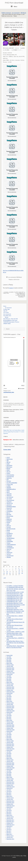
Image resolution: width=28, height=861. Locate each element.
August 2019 (9, 788)
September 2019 (10, 786)
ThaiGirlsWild (9, 541)
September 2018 (10, 805)
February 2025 (10, 684)
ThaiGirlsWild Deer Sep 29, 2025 (14, 600)
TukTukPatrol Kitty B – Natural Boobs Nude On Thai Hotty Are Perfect (15, 646)
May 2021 (8, 755)
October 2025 (9, 671)
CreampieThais (10, 476)
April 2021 (8, 756)
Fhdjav (24, 855)
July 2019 (8, 790)
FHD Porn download (14, 3)
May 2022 (8, 736)
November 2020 (10, 764)
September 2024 (10, 691)
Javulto (14, 857)
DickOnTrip (9, 478)
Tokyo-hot (8, 549)
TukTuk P (8, 554)
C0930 (8, 470)
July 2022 (8, 733)
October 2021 (9, 747)
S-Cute (8, 532)
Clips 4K (5, 311)
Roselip (8, 530)
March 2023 (9, 720)
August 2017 (9, 826)
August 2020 (9, 769)
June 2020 (8, 772)
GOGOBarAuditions (11, 489)
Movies (6, 317)
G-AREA (8, 486)
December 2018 (10, 801)
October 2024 (9, 690)
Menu (15, 6)
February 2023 (10, 722)
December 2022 (10, 725)
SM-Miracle (23, 12)
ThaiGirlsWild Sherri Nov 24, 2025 (14, 596)
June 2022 (8, 734)
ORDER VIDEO (7, 323)
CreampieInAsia (10, 475)
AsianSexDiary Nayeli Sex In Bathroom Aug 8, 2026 (13, 607)
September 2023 (10, 710)
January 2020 (9, 780)
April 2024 (8, 699)
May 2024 (8, 698)
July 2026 (8, 657)
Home (4, 306)
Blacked (8, 468)
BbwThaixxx (9, 467)
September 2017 (10, 824)
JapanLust (8, 495)
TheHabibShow (10, 547)
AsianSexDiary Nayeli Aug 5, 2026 (14, 609)
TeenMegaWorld (10, 538)
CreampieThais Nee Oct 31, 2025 (14, 593)
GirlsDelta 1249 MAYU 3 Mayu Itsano (8, 292)
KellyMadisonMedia (11, 506)
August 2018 (9, 807)
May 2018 (8, 812)
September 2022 (10, 729)
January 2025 (9, 685)
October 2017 (9, 823)
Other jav (8, 525)
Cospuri (8, 473)
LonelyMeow (9, 511)
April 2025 (8, 680)
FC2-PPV (8, 481)
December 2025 (10, 668)
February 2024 (10, 703)
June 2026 (8, 658)
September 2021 (10, 748)
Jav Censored (8, 307)
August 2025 (9, 674)
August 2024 (9, 693)
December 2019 (10, 782)
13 (7, 571)
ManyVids (8, 514)
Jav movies (6, 312)
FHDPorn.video (19, 855)
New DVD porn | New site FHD (10, 319)
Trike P (8, 551)
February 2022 (10, 741)
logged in (11, 288)
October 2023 (9, 709)
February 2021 (10, 759)
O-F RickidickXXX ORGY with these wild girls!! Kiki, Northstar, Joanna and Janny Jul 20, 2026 (15, 588)
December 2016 (10, 839)
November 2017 (10, 821)
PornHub (8, 527)
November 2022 (10, 726)
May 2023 (8, 717)
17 (19, 571)
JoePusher (9, 502)
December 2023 (10, 706)
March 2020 (9, 777)
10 (19, 570)
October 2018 (9, 804)
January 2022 (9, 742)
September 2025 (10, 672)
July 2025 (8, 676)
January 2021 (9, 761)
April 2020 (8, 775)
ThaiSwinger (9, 546)
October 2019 (9, 785)
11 (22, 570)
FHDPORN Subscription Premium (11, 322)
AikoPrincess (9, 459)
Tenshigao (8, 539)
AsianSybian (9, 465)
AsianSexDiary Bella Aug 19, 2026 (14, 603)
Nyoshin (8, 522)
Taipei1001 (9, 536)
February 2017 (10, 835)
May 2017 (8, 831)
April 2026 (8, 661)
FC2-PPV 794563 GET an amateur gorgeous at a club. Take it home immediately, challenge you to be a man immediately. (19, 294)
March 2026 (9, 663)
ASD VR (8, 462)
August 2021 (9, 750)
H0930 (8, 490)
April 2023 (8, 718)
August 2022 (9, 731)
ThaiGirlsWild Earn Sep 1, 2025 (13, 601)
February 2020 (10, 778)
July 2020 (8, 771)
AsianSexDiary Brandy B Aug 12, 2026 (15, 604)
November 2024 (10, 688)
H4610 (8, 492)
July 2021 (8, 752)
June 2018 (8, 810)
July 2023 (8, 714)
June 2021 (8, 753)
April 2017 (8, 832)
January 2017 (9, 837)
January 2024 (9, 704)
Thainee (8, 543)
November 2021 (10, 745)
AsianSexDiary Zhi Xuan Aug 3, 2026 (15, 611)
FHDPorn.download (6, 12)
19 (4, 573)
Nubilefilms (9, 521)
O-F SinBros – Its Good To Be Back (14, 585)
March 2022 (9, 739)
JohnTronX (9, 505)
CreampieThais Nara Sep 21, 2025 (14, 595)
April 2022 (8, 737)
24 (19, 573)
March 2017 (9, 834)
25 (22, 573)
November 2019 (10, 783)
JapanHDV (8, 494)
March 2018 (9, 815)
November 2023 (10, 707)
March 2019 (9, 796)
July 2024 (8, 695)
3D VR (8, 457)
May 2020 (8, 774)
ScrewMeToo (9, 533)
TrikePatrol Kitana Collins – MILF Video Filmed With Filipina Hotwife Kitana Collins (14, 634)
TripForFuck (9, 552)
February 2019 (10, 797)
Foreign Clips (6, 309)
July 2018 (8, 809)
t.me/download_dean (8, 392)
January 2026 (9, 666)
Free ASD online (7, 315)
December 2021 (10, 744)
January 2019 (9, 799)
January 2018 (9, 818)
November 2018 (10, 802)
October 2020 (9, 766)
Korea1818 (9, 508)
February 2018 (10, 816)
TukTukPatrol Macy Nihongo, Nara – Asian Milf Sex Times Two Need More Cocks (15, 642)
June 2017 (8, 829)
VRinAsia (8, 557)
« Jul (4, 577)
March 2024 (9, 701)
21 (10, 573)
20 (7, 573)
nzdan (7, 524)
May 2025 (8, 679)
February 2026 (10, 665)
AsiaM (7, 464)
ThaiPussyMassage (11, 544)
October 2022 (9, 728)
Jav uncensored (15, 12)
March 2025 (9, 682)
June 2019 (8, 791)
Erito (7, 479)
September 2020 (10, 767)
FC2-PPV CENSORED (11, 483)
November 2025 (10, 669)
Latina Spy (8, 509)
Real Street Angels (10, 528)
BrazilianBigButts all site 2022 (10, 320)
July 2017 (8, 828)
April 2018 (8, 813)
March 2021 (9, 758)
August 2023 (9, 712)
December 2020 (10, 763)
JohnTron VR (9, 503)
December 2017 (10, 820)
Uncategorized (9, 555)
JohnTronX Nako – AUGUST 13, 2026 (15, 631)
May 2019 (8, 793)
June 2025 (8, 677)
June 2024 (8, 696)
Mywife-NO (9, 519)
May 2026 (8, 660)
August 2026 (9, 655)
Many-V (8, 513)
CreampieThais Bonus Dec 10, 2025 (15, 592)
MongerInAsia (9, 516)
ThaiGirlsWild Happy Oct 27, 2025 (14, 598)
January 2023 (9, 723)
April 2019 (8, 794)
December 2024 (10, 687)
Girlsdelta (8, 487)
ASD (7, 460)
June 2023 (8, 715)
